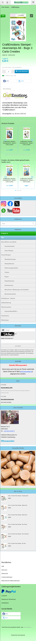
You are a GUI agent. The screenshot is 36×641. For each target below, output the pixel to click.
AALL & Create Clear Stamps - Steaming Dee (18, 495)
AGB (2, 566)
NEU (2, 237)
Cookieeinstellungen (6, 577)
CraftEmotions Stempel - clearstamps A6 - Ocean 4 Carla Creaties (9, 180)
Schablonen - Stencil (8, 298)
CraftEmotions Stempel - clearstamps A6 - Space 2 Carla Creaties (9, 143)
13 (26, 154)
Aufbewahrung (6, 302)
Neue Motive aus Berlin (8, 242)
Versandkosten (18, 67)
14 (28, 154)
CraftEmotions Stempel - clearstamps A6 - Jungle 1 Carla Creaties (26, 143)
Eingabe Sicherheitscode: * (7, 338)
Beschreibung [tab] (7, 89)
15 (30, 154)
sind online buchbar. (6, 402)
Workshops (5, 320)
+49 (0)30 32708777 (9, 431)
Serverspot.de (21, 635)
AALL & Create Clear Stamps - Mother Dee (17, 505)
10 (21, 154)
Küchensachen (6, 307)
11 (23, 154)
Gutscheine (5, 315)
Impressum (4, 570)
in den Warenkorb (23, 71)
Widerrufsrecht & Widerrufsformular (10, 580)
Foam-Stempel (6, 255)
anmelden (18, 346)
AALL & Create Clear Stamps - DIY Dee (17, 543)
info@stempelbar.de (26, 371)
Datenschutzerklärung (20, 351)
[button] (9, 81)
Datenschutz (4, 573)
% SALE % (4, 233)
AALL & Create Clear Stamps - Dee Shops (17, 524)
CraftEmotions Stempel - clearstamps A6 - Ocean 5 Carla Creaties (26, 180)
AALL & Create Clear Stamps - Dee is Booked (18, 533)
